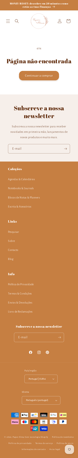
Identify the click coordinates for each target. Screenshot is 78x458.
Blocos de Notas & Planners (24, 197)
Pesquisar (13, 232)
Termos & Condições (20, 293)
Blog (10, 259)
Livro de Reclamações (20, 311)
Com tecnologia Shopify (36, 437)
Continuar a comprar (39, 75)
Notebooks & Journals (21, 188)
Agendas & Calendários (21, 179)
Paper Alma (18, 437)
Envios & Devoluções (20, 302)
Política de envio (65, 443)
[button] (8, 21)
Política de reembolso (63, 437)
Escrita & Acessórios (19, 206)
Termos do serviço (44, 443)
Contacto (13, 250)
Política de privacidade (20, 443)
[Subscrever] (65, 148)
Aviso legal (54, 449)
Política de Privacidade (21, 284)
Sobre (11, 241)
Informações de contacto (34, 449)
